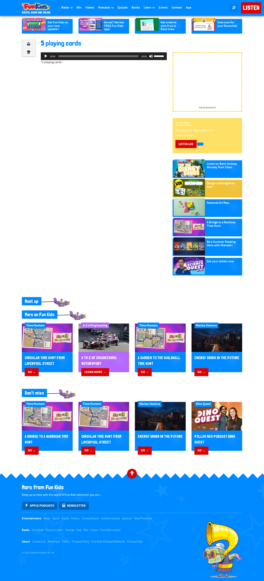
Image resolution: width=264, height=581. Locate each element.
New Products (143, 518)
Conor (94, 530)
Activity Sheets (110, 518)
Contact (177, 8)
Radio (65, 8)
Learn (148, 8)
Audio (65, 518)
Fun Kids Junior (110, 530)
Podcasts (104, 8)
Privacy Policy (80, 542)
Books (136, 8)
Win (79, 8)
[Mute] (151, 56)
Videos (89, 8)
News (46, 518)
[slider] (159, 55)
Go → (32, 372)
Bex (86, 530)
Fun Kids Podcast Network (108, 542)
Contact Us (39, 542)
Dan (79, 530)
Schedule (38, 530)
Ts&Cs (66, 542)
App (188, 8)
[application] (104, 56)
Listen (251, 7)
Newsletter (76, 506)
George (70, 530)
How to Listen (54, 530)
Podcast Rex (135, 542)
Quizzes (123, 8)
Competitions (90, 518)
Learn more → (95, 372)
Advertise (54, 542)
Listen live (186, 144)
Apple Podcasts (42, 506)
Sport (56, 518)
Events (163, 8)
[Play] (46, 56)
